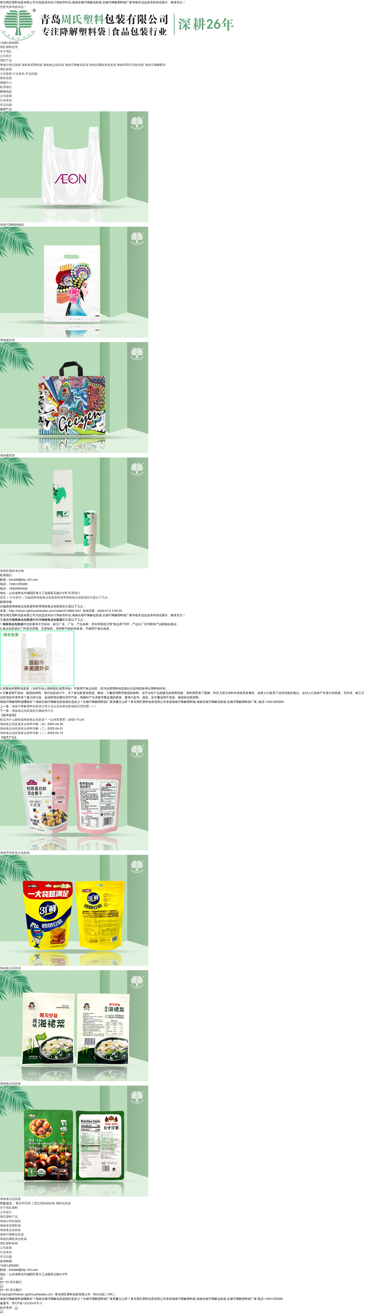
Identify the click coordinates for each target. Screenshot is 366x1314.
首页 (3, 597)
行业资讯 (19, 73)
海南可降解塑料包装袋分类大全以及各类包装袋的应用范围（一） (55, 706)
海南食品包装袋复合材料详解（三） (23, 728)
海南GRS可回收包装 (130, 64)
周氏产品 (6, 60)
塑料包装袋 (63, 1203)
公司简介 (6, 56)
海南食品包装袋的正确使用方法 (32, 710)
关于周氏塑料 (9, 1207)
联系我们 (6, 87)
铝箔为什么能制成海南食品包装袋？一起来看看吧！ (34, 719)
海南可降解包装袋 (77, 64)
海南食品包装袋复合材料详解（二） (23, 733)
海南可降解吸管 (155, 64)
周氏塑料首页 (9, 47)
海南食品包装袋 (53, 64)
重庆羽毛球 (23, 1203)
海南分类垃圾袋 (10, 64)
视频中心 (6, 82)
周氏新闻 (6, 69)
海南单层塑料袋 (32, 64)
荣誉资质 (6, 78)
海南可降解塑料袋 (59, 2)
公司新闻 (6, 73)
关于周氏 (6, 51)
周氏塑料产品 (9, 1216)
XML (110, 1294)
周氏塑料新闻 (9, 1243)
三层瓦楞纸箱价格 (43, 1203)
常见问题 (31, 73)
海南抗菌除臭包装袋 (102, 64)
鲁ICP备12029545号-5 (27, 1303)
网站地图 (99, 1294)
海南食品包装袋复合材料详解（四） (23, 724)
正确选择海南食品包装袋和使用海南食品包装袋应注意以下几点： (68, 597)
